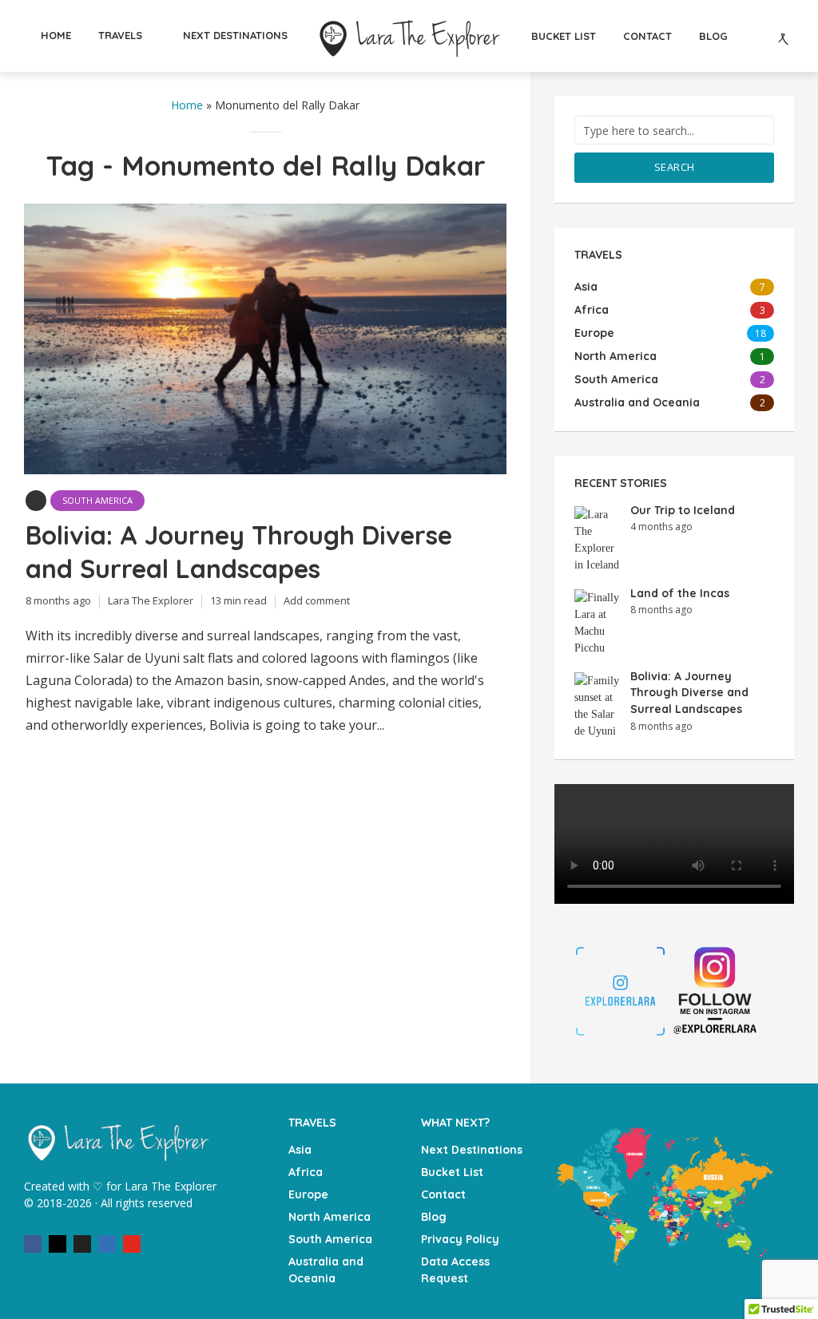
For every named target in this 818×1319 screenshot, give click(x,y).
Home (187, 105)
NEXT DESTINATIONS (235, 35)
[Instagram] (57, 1244)
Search (674, 167)
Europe (308, 1194)
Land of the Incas (679, 593)
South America (97, 500)
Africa (305, 1172)
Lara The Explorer (150, 600)
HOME (56, 35)
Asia (300, 1150)
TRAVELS (120, 35)
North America (329, 1217)
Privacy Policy (460, 1239)
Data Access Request (455, 1269)
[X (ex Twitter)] (82, 1244)
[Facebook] (33, 1244)
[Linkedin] (107, 1244)
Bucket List (452, 1172)
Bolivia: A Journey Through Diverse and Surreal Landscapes (239, 551)
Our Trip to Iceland (682, 510)
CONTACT (647, 36)
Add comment (317, 600)
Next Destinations (471, 1150)
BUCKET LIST (563, 36)
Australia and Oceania (325, 1269)
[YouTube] (132, 1244)
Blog (434, 1217)
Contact (443, 1194)
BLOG (713, 36)
